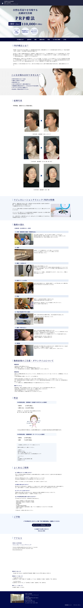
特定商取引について (68, 605)
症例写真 (29, 39)
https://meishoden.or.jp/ (17, 549)
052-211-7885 (41, 531)
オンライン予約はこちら (41, 525)
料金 (49, 39)
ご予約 (64, 39)
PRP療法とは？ (20, 39)
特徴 (35, 39)
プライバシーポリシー (77, 605)
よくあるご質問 (56, 39)
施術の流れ (42, 39)
